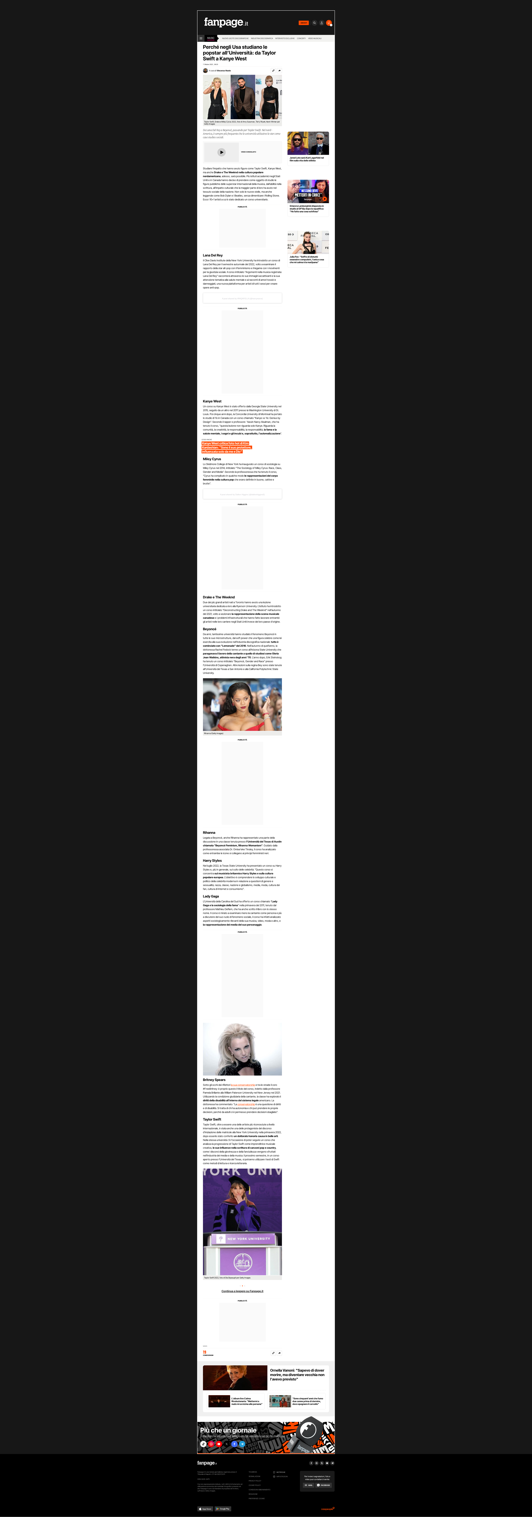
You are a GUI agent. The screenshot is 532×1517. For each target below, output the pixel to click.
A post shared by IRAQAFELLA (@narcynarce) (242, 298)
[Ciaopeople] (328, 1509)
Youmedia (253, 1472)
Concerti (301, 38)
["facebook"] (234, 1444)
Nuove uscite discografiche (235, 38)
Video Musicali (315, 38)
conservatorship (246, 1104)
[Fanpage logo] (222, 23)
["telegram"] (242, 1444)
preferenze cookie (257, 1498)
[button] (279, 70)
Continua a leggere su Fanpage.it (242, 1291)
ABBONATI (303, 23)
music (210, 38)
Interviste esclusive (285, 38)
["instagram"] (211, 1444)
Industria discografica (262, 38)
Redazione (253, 1494)
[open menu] (200, 38)
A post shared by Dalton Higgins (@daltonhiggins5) (242, 494)
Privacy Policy (255, 1481)
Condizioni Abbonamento (259, 1490)
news (205, 1346)
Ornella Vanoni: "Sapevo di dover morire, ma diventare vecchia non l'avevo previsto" (297, 1374)
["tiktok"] (203, 1444)
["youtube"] (219, 1444)
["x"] (226, 1444)
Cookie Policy (255, 1485)
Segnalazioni (254, 1476)
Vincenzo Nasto (224, 70)
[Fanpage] (207, 1463)
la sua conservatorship (243, 1084)
